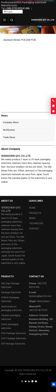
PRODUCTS (35, 213)
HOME (32, 207)
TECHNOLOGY (36, 223)
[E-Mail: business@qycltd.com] (53, 111)
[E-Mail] (36, 382)
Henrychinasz (43, 301)
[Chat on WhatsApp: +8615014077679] (53, 106)
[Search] (12, 20)
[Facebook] (22, 382)
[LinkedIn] (29, 382)
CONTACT (34, 228)
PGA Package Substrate (13, 333)
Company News (11, 122)
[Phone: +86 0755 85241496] (53, 100)
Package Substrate (11, 292)
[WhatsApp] (32, 382)
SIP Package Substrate (13, 343)
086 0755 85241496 (18, 8)
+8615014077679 (38, 310)
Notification (9, 130)
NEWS (32, 218)
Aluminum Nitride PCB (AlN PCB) (19, 40)
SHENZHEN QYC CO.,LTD (35, 370)
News (4, 115)
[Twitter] (25, 382)
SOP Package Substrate (13, 338)
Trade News (9, 137)
